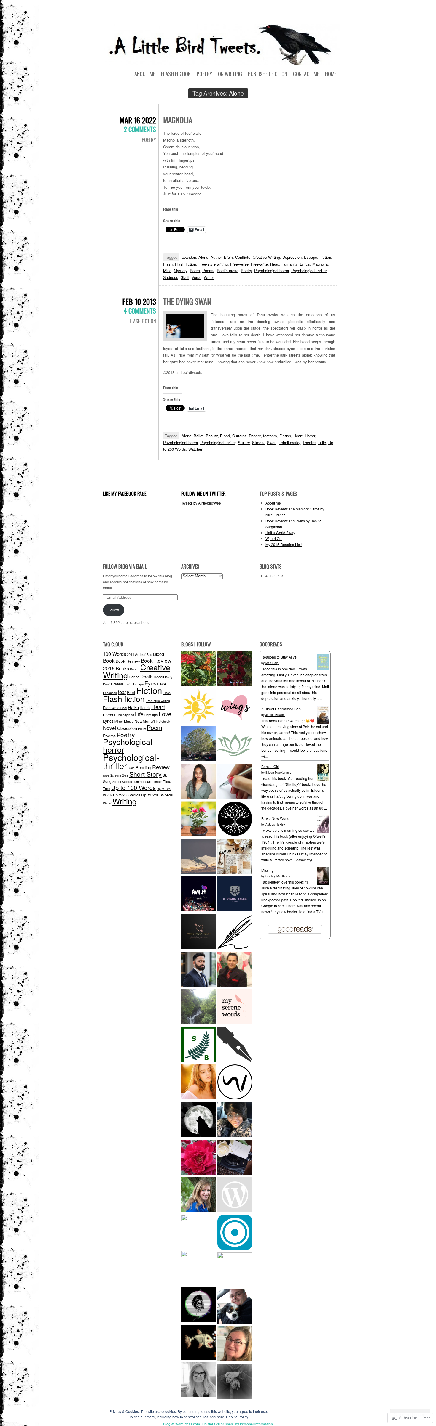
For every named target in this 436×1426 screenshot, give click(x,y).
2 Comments (140, 129)
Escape (310, 257)
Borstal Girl (270, 766)
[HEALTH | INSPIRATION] (234, 744)
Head (274, 264)
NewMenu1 (144, 721)
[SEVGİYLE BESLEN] (198, 1045)
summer (138, 781)
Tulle (322, 442)
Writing (124, 801)
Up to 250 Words (157, 795)
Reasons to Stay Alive (279, 656)
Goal (123, 708)
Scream (115, 775)
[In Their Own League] (198, 1268)
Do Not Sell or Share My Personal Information (237, 1424)
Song (107, 781)
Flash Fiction (176, 74)
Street (116, 781)
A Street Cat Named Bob (281, 708)
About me (144, 74)
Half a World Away (280, 532)
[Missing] (323, 883)
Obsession (127, 728)
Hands (145, 707)
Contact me (306, 74)
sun (148, 781)
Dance (134, 676)
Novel (109, 727)
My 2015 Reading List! (283, 544)
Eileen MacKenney (278, 772)
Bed (149, 654)
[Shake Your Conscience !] (234, 970)
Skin (166, 775)
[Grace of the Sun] (198, 706)
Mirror (118, 721)
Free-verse (239, 264)
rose (106, 775)
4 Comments (140, 310)
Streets (258, 442)
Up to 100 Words (133, 787)
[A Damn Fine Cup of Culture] (198, 1232)
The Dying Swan (187, 301)
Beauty (212, 436)
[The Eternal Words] (198, 782)
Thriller (157, 781)
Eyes (150, 683)
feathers (270, 436)
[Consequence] (234, 1233)
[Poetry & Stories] (198, 857)
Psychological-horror (271, 270)
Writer (209, 277)
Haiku (133, 707)
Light (147, 715)
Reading (143, 767)
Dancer (255, 436)
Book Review (128, 661)
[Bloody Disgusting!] (198, 1305)
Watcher (195, 449)
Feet (131, 692)
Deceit (159, 676)
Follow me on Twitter (203, 493)
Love (165, 713)
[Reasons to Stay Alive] (323, 668)
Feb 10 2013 (139, 301)
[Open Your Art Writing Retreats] (198, 1380)
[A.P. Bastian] (234, 1158)
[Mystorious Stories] (198, 1082)
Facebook (110, 692)
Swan (271, 442)
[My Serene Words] (234, 1007)
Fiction (325, 257)
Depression (292, 257)
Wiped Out (273, 538)
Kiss (131, 715)
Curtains (239, 436)
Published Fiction (267, 74)
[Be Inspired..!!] (198, 744)
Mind (167, 270)
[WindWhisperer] (234, 782)
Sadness (170, 277)
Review (161, 767)
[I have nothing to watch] (234, 1195)
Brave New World (275, 818)
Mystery (180, 270)
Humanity (289, 264)
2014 (130, 654)
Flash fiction (185, 264)
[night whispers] (198, 1120)
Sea (125, 775)
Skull (185, 277)
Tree (106, 788)
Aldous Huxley (275, 824)
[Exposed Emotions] (198, 970)
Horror (310, 436)
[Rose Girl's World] (198, 1158)
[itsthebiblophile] (234, 857)
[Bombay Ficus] (234, 819)
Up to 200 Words (126, 794)
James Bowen (275, 715)
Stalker (244, 442)
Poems (208, 270)
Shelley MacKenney (279, 876)
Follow (113, 609)
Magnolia (177, 119)
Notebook (163, 721)
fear (122, 692)
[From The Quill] (234, 932)
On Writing (230, 74)
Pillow (142, 728)
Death (146, 676)
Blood (225, 436)
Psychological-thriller (309, 270)
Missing (267, 870)
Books (122, 668)
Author (216, 257)
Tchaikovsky (289, 442)
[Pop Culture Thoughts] (198, 1343)
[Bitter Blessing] (198, 669)
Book (109, 660)
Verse (196, 277)
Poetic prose (227, 270)
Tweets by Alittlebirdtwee (201, 502)
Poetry (204, 74)
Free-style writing (213, 264)
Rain (131, 768)
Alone (203, 257)
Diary (168, 677)
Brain (228, 257)
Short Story (145, 774)
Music (128, 721)
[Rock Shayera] (198, 819)
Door (106, 684)
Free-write (259, 264)
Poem (195, 270)
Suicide (127, 781)
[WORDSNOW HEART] (198, 932)
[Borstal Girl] (323, 779)
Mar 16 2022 (138, 120)
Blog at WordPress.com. (182, 1424)
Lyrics (305, 264)
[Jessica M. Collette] (198, 1195)
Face (161, 684)
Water (107, 803)
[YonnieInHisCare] (234, 1120)
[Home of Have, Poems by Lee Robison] (234, 1382)
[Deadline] (234, 1269)
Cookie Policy (237, 1416)
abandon (189, 257)
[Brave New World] (323, 831)
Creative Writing (266, 257)
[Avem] (198, 894)
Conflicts (242, 257)
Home (331, 74)
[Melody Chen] (234, 706)
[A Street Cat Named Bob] (323, 722)
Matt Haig (272, 663)
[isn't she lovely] (234, 669)
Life (139, 714)
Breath (134, 669)
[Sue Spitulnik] (234, 1344)
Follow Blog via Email (125, 566)
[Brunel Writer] (234, 1082)
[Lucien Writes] (234, 1045)
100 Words (114, 653)
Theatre (309, 442)
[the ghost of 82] (234, 1307)
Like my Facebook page (124, 493)
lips (155, 714)
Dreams (117, 683)
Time (167, 781)
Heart (298, 436)
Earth (128, 684)
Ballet (198, 436)
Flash (168, 264)
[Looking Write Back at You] (198, 1007)
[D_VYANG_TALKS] (234, 894)
